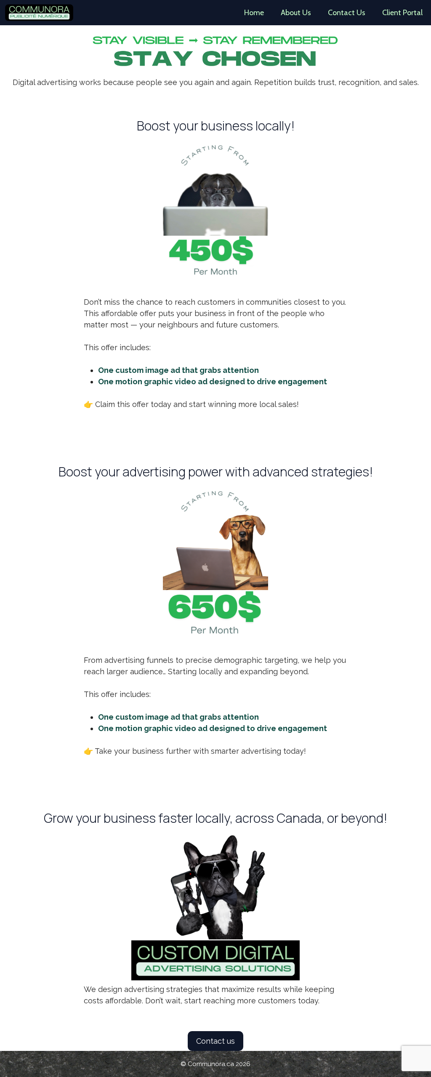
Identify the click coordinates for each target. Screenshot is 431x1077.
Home (254, 12)
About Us (296, 12)
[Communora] (39, 12)
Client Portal (402, 12)
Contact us (215, 1041)
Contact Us (346, 12)
